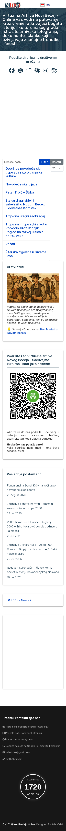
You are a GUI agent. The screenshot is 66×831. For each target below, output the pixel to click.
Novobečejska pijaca (21, 184)
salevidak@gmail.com (17, 752)
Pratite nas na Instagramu (19, 739)
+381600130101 (13, 758)
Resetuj (56, 162)
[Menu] (56, 5)
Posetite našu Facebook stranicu (23, 733)
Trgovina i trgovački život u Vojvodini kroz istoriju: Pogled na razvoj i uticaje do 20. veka (26, 230)
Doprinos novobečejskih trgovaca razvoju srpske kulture (23, 172)
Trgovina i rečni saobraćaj (25, 216)
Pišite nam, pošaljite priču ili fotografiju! (27, 726)
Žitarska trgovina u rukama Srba (25, 254)
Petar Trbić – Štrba (19, 192)
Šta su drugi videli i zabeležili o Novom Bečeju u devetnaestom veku (25, 204)
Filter (44, 162)
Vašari (10, 244)
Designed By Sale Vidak (49, 824)
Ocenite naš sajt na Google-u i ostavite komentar (32, 745)
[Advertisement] (33, 107)
